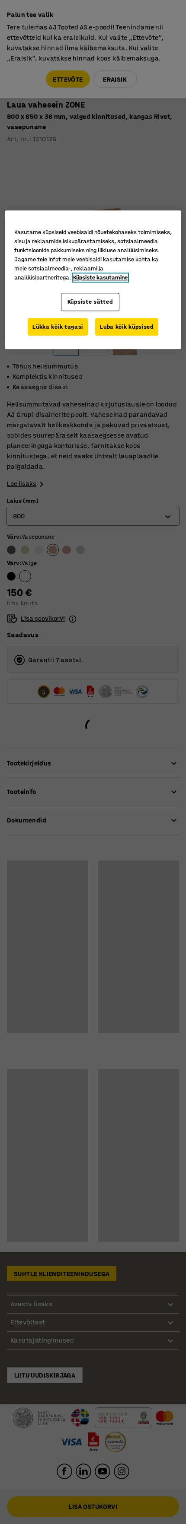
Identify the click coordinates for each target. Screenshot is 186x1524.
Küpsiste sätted (90, 301)
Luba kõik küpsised (127, 326)
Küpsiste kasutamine (100, 277)
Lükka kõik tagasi (57, 326)
